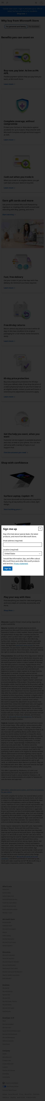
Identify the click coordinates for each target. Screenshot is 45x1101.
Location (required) (10, 549)
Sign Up (7, 568)
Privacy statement (21, 563)
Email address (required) (12, 541)
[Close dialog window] (40, 528)
